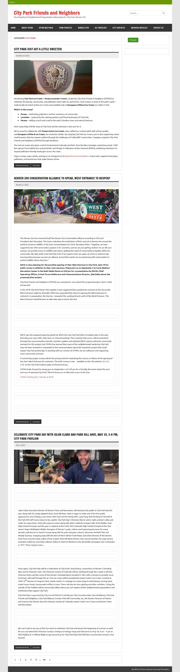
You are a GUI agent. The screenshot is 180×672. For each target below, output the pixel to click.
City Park (36, 165)
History (12, 2)
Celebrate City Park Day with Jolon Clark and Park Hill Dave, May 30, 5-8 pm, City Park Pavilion (66, 436)
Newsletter (83, 27)
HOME (13, 27)
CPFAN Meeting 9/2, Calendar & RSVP (37, 377)
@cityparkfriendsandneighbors (75, 156)
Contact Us (158, 27)
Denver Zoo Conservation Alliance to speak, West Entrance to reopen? (62, 178)
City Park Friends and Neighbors (47, 12)
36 (44, 659)
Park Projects (65, 27)
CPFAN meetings (46, 27)
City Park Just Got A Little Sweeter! (38, 49)
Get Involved (101, 27)
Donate (133, 40)
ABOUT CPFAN (27, 27)
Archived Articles (139, 27)
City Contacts (119, 27)
